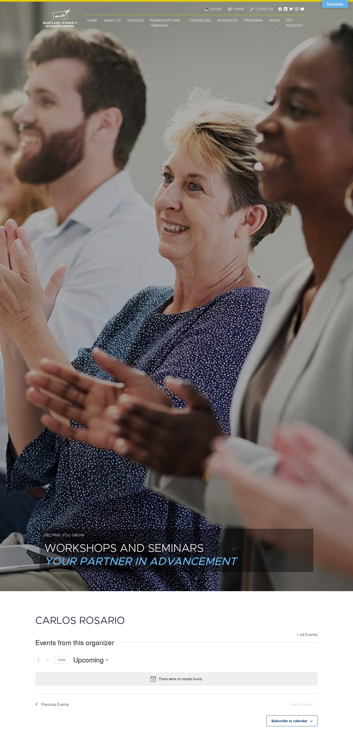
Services (135, 20)
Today (62, 659)
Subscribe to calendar (289, 720)
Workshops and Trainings (165, 23)
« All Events (307, 635)
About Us (112, 20)
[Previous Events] (38, 660)
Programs (253, 20)
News (274, 20)
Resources (227, 20)
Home (92, 20)
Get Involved (294, 23)
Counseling (200, 20)
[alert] (176, 679)
